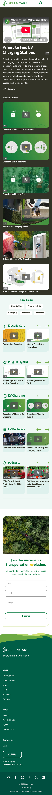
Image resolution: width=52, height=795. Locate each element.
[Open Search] (41, 3)
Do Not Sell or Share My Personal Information (26, 791)
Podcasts (40, 313)
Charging (12, 313)
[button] (46, 3)
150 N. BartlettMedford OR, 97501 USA (13, 763)
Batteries (26, 313)
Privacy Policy (26, 788)
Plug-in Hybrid (34, 306)
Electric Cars (16, 306)
